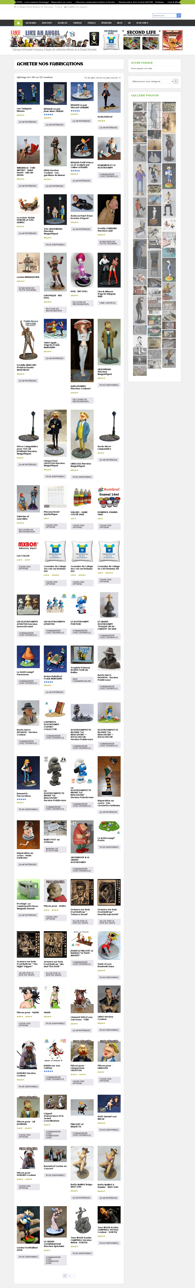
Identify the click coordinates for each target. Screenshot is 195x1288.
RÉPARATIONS (106, 22)
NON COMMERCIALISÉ (82, 680)
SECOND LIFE (62, 22)
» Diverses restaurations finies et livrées (51, 2)
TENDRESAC (77, 22)
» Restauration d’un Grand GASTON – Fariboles (97, 2)
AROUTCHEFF (47, 22)
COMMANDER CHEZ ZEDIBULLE (109, 175)
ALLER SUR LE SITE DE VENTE (80, 922)
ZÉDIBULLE (92, 22)
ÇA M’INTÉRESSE (27, 122)
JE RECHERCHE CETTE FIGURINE (108, 242)
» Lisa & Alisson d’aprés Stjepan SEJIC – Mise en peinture (151, 2)
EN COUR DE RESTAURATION (54, 309)
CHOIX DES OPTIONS (52, 526)
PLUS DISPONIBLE (55, 244)
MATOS (119, 22)
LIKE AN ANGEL (31, 22)
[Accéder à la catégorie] (176, 81)
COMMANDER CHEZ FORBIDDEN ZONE (53, 1134)
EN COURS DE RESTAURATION (81, 400)
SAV (129, 22)
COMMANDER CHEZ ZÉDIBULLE (82, 870)
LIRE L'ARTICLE (107, 303)
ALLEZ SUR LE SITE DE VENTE (107, 922)
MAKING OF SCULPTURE (52, 849)
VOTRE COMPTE (142, 22)
